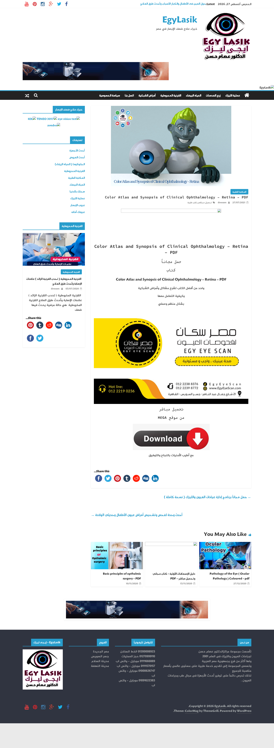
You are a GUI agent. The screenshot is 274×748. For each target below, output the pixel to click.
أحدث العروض (77, 157)
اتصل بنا (129, 95)
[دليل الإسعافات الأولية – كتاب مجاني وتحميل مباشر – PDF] (171, 544)
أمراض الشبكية (147, 95)
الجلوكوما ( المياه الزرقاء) (70, 164)
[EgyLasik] (246, 95)
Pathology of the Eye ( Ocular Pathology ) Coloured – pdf (229, 576)
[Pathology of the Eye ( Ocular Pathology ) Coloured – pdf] (225, 544)
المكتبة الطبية (239, 192)
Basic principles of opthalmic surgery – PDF (122, 576)
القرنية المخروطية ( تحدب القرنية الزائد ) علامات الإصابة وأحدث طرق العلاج (54, 281)
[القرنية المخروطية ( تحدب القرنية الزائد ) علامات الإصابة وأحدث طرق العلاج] (54, 235)
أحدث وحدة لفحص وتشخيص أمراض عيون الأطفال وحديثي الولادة (136, 515)
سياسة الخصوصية (109, 95)
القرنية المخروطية (170, 95)
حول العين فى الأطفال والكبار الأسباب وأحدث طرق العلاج (173, 3)
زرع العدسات (213, 95)
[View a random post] (27, 95)
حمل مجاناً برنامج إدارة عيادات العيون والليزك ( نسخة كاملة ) (207, 497)
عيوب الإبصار (77, 204)
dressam (221, 202)
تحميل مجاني (205, 202)
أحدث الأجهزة (77, 150)
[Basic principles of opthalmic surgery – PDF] (117, 544)
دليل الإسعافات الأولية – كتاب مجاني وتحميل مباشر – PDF (174, 576)
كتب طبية (192, 202)
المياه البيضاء (193, 95)
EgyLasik (179, 19)
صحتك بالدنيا (77, 191)
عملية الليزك (232, 95)
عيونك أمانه (78, 211)
